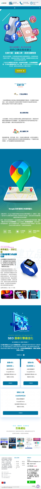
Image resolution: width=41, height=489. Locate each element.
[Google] (2, 483)
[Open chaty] (38, 486)
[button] (15, 8)
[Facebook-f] (4, 483)
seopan (35, 466)
